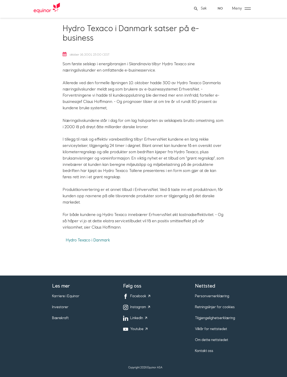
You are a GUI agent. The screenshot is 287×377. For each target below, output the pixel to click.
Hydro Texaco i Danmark (88, 240)
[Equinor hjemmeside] (47, 8)
